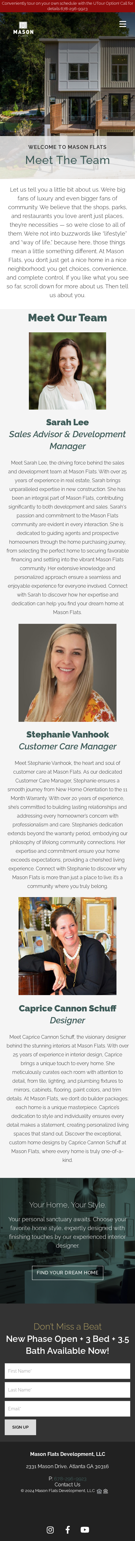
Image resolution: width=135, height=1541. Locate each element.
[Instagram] (50, 1530)
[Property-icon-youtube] (85, 1530)
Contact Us (67, 1485)
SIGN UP (20, 1427)
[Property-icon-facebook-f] (67, 1530)
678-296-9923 (74, 8)
